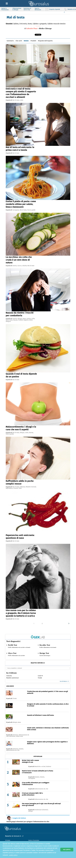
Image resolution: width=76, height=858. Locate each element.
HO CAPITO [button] (66, 849)
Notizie (26, 41)
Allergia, (20, 318)
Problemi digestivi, (23, 320)
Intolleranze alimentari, (41, 810)
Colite (21, 100)
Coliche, (28, 318)
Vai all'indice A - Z (64, 681)
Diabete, (21, 749)
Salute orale (19, 736)
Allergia (30, 811)
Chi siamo (7, 840)
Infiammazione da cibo (12, 750)
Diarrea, (31, 432)
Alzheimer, (16, 749)
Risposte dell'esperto (45, 41)
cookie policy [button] (13, 855)
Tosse (20, 488)
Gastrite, (15, 318)
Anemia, (14, 265)
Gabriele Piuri (31, 28)
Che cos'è (19, 41)
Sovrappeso (31, 778)
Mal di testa (15, 153)
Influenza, (23, 487)
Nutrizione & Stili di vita (27, 9)
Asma (19, 722)
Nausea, (15, 320)
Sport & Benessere (38, 9)
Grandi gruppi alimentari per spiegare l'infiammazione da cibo (27, 821)
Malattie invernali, (31, 487)
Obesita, (42, 777)
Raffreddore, (9, 488)
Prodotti (33, 41)
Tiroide (15, 698)
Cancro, (19, 265)
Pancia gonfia (31, 210)
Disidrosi (48, 766)
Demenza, (16, 735)
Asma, (24, 318)
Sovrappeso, (16, 210)
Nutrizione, (12, 736)
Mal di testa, (16, 100)
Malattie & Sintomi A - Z (14, 836)
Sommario (10, 41)
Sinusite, (16, 488)
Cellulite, (24, 265)
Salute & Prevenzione (5, 9)
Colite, (33, 318)
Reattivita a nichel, (40, 766)
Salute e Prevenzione (33, 840)
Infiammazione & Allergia (17, 9)
